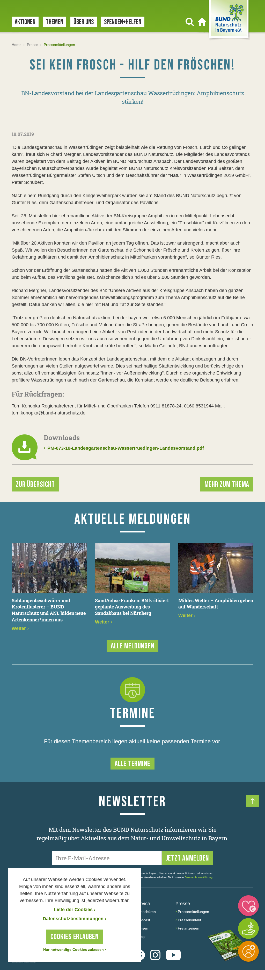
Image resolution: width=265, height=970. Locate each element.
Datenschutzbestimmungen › (74, 918)
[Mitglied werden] (248, 951)
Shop (141, 936)
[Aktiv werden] (248, 928)
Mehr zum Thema (226, 484)
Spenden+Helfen (122, 22)
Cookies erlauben (74, 936)
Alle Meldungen (132, 646)
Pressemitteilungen (193, 912)
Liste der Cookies (74, 909)
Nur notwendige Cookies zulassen (74, 949)
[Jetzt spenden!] (248, 905)
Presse (32, 45)
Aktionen (25, 22)
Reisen (142, 928)
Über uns (83, 22)
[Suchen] (189, 22)
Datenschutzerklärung (198, 877)
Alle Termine (132, 763)
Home (16, 45)
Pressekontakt (189, 920)
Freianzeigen (188, 928)
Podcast (143, 920)
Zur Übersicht (35, 484)
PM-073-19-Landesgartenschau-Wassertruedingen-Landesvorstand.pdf (124, 448)
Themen (54, 22)
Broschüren (146, 912)
